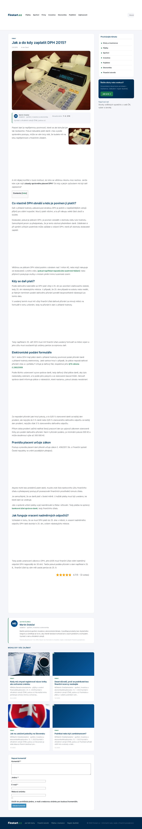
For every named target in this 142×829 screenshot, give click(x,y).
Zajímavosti (82, 15)
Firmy (44, 15)
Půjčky (28, 15)
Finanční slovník (109, 73)
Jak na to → (107, 94)
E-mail (14, 784)
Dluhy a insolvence (110, 43)
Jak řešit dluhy (30, 823)
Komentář (16, 761)
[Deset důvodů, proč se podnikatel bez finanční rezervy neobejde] (73, 664)
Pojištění (72, 15)
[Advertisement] (107, 15)
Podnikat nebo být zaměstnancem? (70, 734)
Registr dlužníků (73, 823)
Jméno (15, 777)
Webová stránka (18, 791)
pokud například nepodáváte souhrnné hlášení (59, 271)
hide (24, 193)
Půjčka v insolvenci (58, 823)
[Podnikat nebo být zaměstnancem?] (73, 716)
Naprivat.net (104, 102)
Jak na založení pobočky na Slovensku (27, 734)
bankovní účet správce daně (24, 508)
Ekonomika (62, 15)
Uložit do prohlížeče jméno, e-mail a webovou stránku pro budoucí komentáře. (44, 801)
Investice (52, 15)
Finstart (15, 15)
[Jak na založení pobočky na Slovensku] (29, 716)
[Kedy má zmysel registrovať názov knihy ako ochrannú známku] (29, 664)
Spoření (36, 15)
